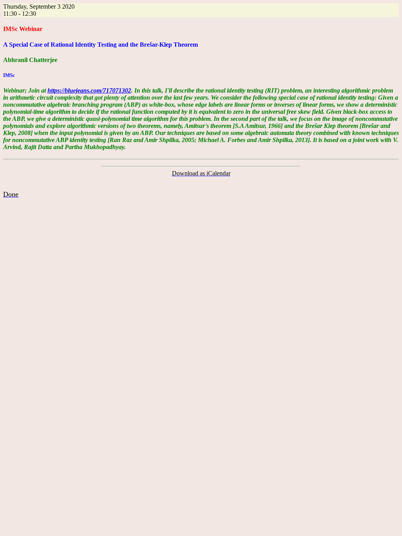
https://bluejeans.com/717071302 (89, 90)
